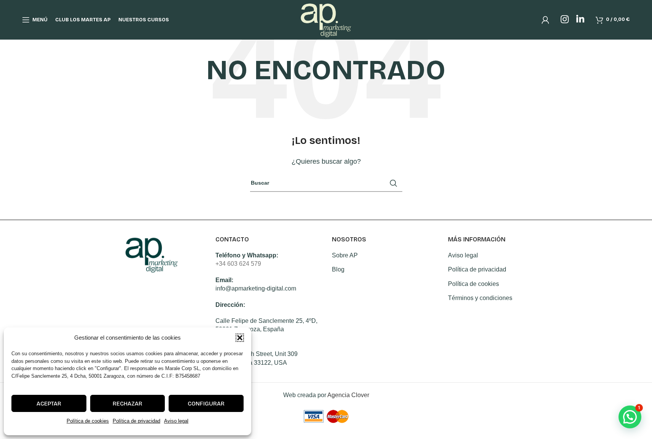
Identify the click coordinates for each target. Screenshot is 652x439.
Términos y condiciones (480, 298)
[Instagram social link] (564, 20)
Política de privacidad (136, 421)
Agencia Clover (348, 395)
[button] (240, 338)
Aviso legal (176, 421)
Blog (338, 269)
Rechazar (127, 403)
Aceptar (49, 403)
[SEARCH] (393, 183)
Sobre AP (345, 255)
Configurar (206, 403)
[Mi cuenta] (545, 19)
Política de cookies (88, 421)
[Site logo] (326, 19)
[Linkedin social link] (580, 20)
